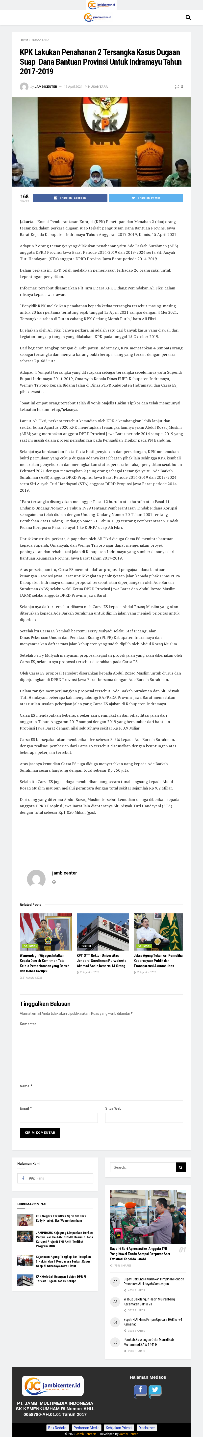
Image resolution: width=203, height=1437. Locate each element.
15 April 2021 (73, 86)
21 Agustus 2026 (32, 977)
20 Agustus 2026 (146, 972)
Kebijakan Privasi (119, 1428)
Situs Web (113, 1108)
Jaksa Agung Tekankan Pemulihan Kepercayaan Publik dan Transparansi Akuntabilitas (159, 960)
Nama (26, 1086)
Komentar (28, 1024)
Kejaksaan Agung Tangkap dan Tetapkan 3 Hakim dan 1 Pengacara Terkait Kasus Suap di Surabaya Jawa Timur (63, 1261)
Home (24, 40)
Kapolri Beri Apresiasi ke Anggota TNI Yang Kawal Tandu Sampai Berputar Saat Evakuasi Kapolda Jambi (140, 1253)
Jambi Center (128, 1434)
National (30, 946)
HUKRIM (86, 946)
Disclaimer (147, 1428)
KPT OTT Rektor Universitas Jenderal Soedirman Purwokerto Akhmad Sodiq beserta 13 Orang (101, 960)
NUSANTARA (40, 40)
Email (26, 1108)
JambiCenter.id (86, 1434)
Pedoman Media (87, 1428)
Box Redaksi (57, 1428)
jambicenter (45, 86)
